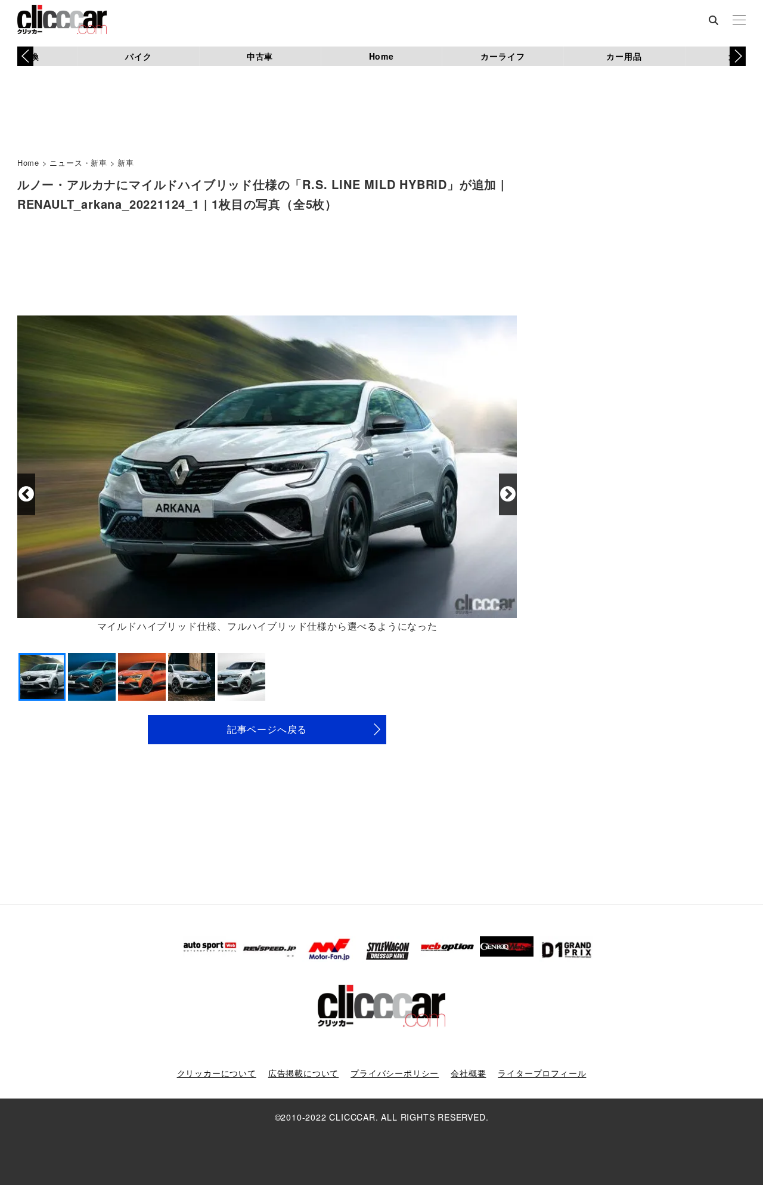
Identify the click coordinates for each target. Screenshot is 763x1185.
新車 (125, 162)
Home (381, 56)
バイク (138, 56)
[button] (738, 56)
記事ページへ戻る (267, 729)
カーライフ (502, 56)
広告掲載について (303, 1073)
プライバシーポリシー (395, 1073)
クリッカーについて (216, 1073)
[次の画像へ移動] (508, 494)
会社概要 (468, 1073)
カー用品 (623, 56)
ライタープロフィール (542, 1073)
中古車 (260, 56)
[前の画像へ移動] (26, 494)
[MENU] (739, 21)
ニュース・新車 (78, 162)
